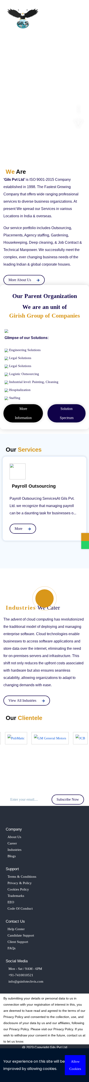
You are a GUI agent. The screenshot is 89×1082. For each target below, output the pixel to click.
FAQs (12, 948)
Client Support (18, 942)
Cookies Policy (18, 889)
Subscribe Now (68, 799)
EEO (11, 902)
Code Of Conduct (20, 908)
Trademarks (16, 896)
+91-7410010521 (20, 975)
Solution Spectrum (66, 413)
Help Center (16, 929)
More (19, 529)
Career (12, 843)
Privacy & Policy (20, 883)
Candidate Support (21, 935)
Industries (14, 850)
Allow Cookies (75, 1065)
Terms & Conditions (22, 876)
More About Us (20, 280)
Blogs (12, 856)
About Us (14, 837)
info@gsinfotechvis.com (25, 981)
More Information (23, 413)
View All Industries (22, 700)
